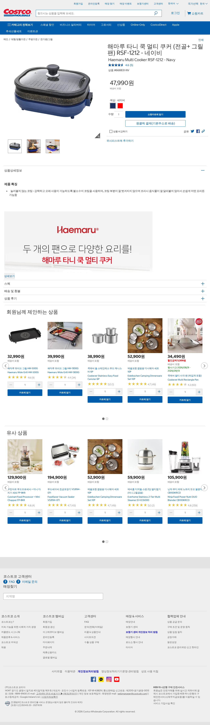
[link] (192, 131)
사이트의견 (90, 637)
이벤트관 (32, 31)
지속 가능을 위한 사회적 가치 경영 (18, 626)
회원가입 (47, 621)
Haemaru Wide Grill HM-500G (23, 372)
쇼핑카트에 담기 (155, 114)
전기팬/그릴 (46, 39)
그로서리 (106, 24)
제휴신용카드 (50, 652)
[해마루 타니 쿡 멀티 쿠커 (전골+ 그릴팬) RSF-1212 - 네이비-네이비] (113, 106)
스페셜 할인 (47, 24)
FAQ (86, 621)
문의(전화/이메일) (93, 626)
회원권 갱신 (49, 626)
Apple (175, 24)
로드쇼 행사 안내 (134, 642)
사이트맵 (57, 671)
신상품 (121, 24)
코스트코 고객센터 (17, 576)
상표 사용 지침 (149, 671)
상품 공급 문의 (174, 621)
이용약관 (70, 671)
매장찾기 (10, 586)
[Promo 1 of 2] (103, 419)
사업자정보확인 (50, 696)
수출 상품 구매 (91, 642)
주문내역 (47, 647)
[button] (158, 13)
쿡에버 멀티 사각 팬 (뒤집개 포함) (185, 375)
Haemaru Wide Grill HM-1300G (63, 372)
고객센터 (90, 616)
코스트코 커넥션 (9, 642)
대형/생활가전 (18, 39)
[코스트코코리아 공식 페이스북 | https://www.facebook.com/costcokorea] (93, 680)
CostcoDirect (158, 24)
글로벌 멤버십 (50, 657)
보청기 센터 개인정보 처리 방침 (142, 632)
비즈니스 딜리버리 (71, 24)
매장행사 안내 (133, 637)
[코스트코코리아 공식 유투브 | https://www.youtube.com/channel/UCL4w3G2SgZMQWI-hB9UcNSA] (116, 680)
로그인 (175, 13)
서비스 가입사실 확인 (164, 703)
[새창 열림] (8, 704)
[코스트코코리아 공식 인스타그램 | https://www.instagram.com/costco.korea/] (109, 680)
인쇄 (201, 39)
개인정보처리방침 (88, 671)
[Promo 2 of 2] (106, 419)
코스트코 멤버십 (53, 616)
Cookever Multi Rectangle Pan (183, 379)
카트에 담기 (25, 392)
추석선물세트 (14, 31)
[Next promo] (204, 366)
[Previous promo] (5, 366)
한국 (202, 3)
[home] (17, 13)
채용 (3, 647)
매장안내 (130, 621)
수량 (111, 114)
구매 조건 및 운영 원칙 (178, 626)
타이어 (91, 24)
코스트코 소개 (10, 616)
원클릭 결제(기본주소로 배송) (155, 123)
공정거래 (172, 637)
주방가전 (33, 39)
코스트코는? (7, 621)
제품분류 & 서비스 (10, 637)
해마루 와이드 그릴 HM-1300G (63, 368)
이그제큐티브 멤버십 (53, 632)
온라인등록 (48, 637)
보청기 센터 (132, 626)
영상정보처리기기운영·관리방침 (120, 671)
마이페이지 (48, 642)
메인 (6, 39)
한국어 (172, 3)
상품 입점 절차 (174, 632)
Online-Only (138, 24)
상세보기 (9, 276)
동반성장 (172, 642)
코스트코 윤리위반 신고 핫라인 (183, 647)
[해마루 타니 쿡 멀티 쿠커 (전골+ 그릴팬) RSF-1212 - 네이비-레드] (120, 106)
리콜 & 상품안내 (92, 632)
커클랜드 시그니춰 (10, 632)
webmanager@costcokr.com (132, 693)
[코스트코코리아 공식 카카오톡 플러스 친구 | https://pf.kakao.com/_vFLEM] (101, 680)
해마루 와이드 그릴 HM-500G (23, 368)
